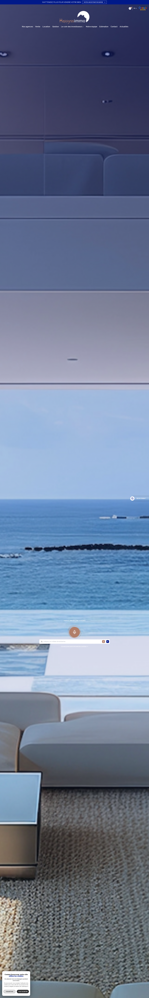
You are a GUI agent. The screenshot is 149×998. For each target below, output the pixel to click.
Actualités (124, 26)
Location (46, 26)
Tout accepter (22, 991)
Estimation (103, 26)
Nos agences (27, 26)
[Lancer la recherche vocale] (74, 632)
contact (114, 26)
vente (37, 26)
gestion (55, 26)
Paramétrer (9, 991)
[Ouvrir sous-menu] (83, 26)
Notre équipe (91, 26)
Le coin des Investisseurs (71, 26)
